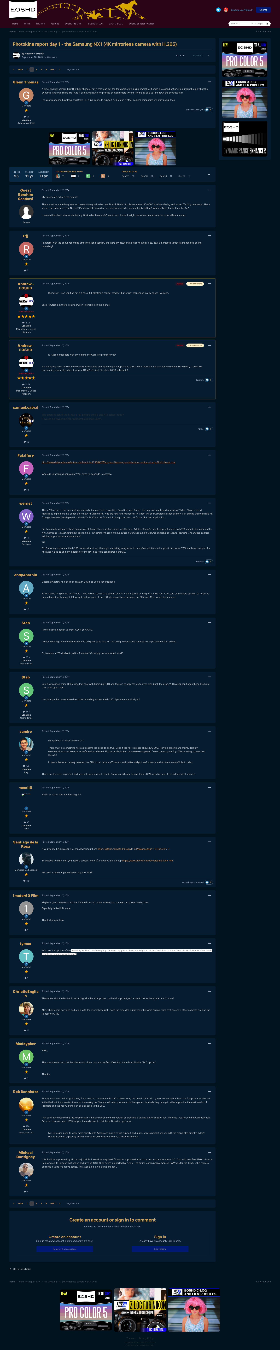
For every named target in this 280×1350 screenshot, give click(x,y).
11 (27, 1030)
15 (27, 537)
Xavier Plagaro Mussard (193, 882)
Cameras (52, 57)
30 (27, 822)
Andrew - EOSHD (34, 53)
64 (27, 116)
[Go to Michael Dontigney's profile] (26, 1170)
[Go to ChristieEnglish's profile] (26, 1009)
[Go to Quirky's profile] (103, 176)
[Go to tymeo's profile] (26, 956)
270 (27, 1126)
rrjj (25, 236)
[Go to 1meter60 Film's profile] (26, 908)
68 (27, 441)
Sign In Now (160, 1249)
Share (181, 55)
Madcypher (26, 1044)
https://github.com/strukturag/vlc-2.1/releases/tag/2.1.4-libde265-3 (133, 848)
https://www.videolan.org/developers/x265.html (147, 860)
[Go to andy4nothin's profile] (26, 588)
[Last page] (60, 69)
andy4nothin (25, 575)
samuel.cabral (25, 407)
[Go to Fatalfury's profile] (26, 468)
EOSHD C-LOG (95, 23)
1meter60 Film (26, 896)
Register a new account (64, 1249)
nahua (201, 429)
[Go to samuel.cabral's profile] (26, 420)
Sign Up (263, 9)
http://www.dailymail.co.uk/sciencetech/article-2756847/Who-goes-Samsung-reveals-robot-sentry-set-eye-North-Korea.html (108, 462)
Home (15, 23)
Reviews (40, 23)
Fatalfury (26, 455)
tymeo (25, 943)
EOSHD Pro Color (73, 23)
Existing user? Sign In (242, 9)
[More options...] (209, 82)
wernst (25, 503)
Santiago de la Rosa (25, 844)
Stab (26, 623)
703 (27, 766)
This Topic (258, 23)
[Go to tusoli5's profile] (26, 801)
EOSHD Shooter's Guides (141, 23)
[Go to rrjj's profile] (26, 249)
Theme (130, 1338)
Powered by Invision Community (140, 1345)
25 (27, 609)
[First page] (13, 69)
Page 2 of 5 (72, 69)
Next (53, 69)
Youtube (55, 23)
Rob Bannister (25, 1092)
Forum (27, 23)
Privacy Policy (146, 1338)
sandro (25, 731)
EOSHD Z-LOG (116, 23)
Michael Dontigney (25, 1155)
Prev (20, 69)
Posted (55, 82)
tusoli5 (25, 788)
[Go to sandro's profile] (58, 176)
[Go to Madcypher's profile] (26, 1057)
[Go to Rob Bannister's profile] (26, 1105)
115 (27, 880)
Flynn (200, 109)
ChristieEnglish (26, 993)
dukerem (190, 109)
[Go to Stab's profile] (88, 176)
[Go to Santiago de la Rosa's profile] (26, 859)
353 (27, 657)
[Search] (267, 23)
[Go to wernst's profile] (26, 516)
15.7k (27, 322)
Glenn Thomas (26, 82)
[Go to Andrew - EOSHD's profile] (16, 55)
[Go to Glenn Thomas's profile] (26, 95)
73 (27, 489)
